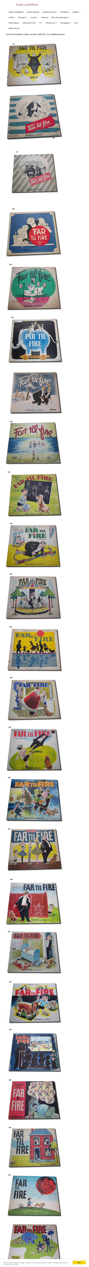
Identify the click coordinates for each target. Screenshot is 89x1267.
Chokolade (64, 12)
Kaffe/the (76, 12)
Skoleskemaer (51, 23)
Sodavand (44, 17)
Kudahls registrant (33, 12)
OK (79, 1262)
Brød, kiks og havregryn (59, 17)
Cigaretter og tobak (49, 12)
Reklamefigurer (14, 23)
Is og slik (33, 17)
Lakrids (11, 17)
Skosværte (22, 17)
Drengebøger (65, 23)
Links (76, 23)
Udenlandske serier (29, 23)
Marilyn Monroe (14, 28)
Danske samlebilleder (16, 12)
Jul (40, 23)
